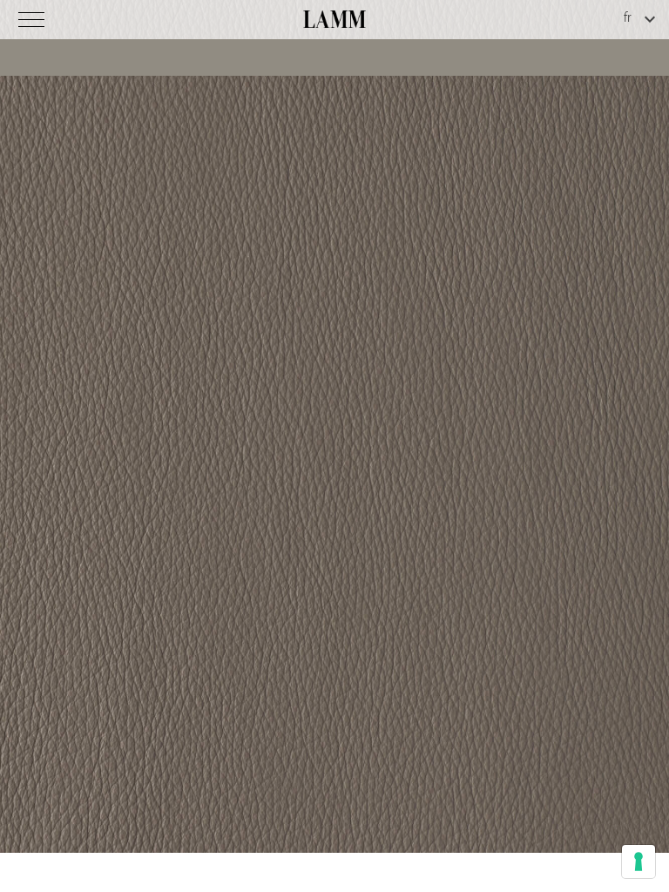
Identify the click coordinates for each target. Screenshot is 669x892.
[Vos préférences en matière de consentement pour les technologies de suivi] (638, 861)
